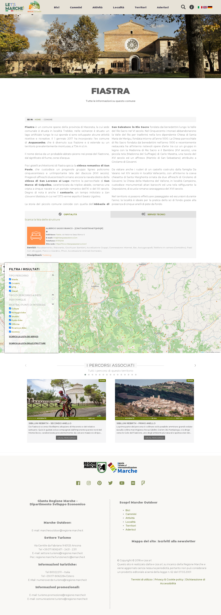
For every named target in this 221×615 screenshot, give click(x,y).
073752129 (60, 241)
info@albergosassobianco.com (65, 238)
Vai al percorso (66, 438)
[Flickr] (133, 484)
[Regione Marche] (95, 467)
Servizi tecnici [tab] (156, 214)
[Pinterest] (99, 484)
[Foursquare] (143, 484)
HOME (38, 119)
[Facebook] (78, 484)
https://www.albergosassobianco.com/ (71, 244)
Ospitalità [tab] (70, 214)
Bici (128, 510)
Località (130, 522)
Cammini (131, 514)
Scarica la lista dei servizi (23, 336)
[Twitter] (110, 484)
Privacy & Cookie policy (169, 579)
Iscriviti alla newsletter (176, 541)
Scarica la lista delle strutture (42, 219)
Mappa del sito (144, 541)
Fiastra (58, 235)
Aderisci (131, 529)
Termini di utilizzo (142, 579)
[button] (4, 267)
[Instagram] (89, 484)
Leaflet (202, 352)
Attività (130, 518)
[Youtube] (121, 484)
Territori (131, 525)
